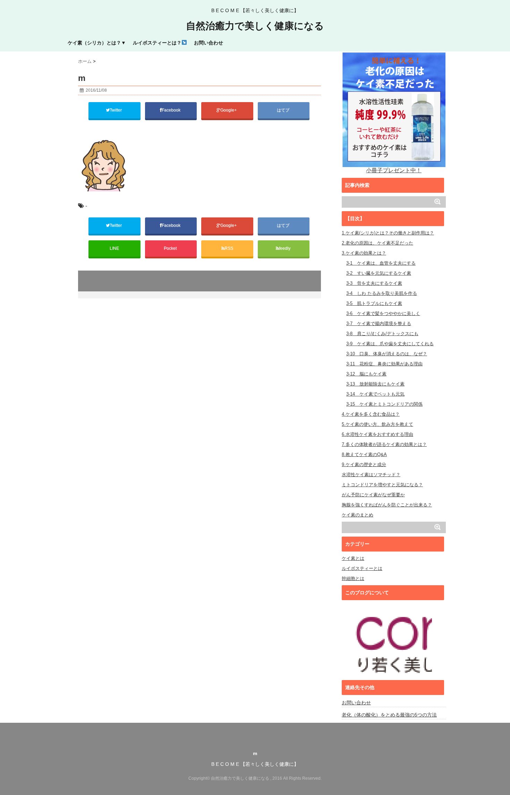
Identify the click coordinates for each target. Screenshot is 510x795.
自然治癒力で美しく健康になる (255, 26)
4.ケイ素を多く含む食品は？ (371, 414)
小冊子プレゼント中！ (394, 170)
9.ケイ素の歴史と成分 (364, 464)
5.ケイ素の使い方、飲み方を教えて (377, 424)
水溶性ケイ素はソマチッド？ (371, 474)
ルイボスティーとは (362, 568)
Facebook (171, 110)
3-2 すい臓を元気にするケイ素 (378, 273)
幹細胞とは (353, 578)
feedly (285, 248)
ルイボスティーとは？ (157, 42)
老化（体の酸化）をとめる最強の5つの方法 (389, 715)
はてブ (283, 110)
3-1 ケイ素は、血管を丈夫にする (381, 263)
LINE (114, 248)
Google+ (229, 110)
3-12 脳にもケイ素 (366, 373)
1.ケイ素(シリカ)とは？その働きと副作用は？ (388, 232)
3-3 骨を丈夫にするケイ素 (374, 283)
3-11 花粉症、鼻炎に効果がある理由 (384, 363)
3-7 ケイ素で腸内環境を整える (378, 323)
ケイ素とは (353, 558)
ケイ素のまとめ (357, 514)
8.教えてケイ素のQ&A (364, 454)
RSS (228, 248)
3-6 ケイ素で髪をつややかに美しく (383, 313)
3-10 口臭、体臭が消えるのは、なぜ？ (386, 353)
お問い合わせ (208, 42)
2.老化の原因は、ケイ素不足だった (377, 243)
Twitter (116, 110)
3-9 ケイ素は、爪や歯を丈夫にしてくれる (390, 343)
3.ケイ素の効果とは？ (364, 253)
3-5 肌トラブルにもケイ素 (374, 303)
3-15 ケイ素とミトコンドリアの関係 (384, 404)
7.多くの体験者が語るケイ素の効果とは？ (384, 444)
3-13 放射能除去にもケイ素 (375, 384)
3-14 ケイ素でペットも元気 (375, 394)
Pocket (171, 248)
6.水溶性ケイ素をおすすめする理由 (377, 434)
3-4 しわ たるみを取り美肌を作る (381, 293)
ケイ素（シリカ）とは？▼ (97, 42)
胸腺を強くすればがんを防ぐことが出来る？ (387, 504)
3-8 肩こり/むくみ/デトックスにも (382, 333)
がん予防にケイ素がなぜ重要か (373, 494)
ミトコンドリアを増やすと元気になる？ (382, 484)
